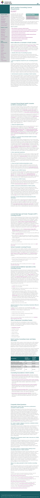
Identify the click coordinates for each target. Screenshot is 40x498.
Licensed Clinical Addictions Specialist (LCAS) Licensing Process (24, 34)
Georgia (2, 50)
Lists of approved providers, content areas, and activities (23, 203)
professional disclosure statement (21, 183)
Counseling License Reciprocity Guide (20, 50)
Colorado (2, 47)
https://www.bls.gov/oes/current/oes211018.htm (18, 475)
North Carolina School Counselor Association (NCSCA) (21, 393)
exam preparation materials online (20, 132)
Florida (2, 48)
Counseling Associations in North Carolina (19, 38)
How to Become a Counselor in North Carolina (20, 28)
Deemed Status (15, 295)
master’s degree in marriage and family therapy (26, 221)
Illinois (2, 51)
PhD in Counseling (4, 36)
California (2, 45)
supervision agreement (19, 233)
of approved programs (16, 420)
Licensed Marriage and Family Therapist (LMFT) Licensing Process (24, 31)
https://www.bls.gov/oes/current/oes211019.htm (25, 485)
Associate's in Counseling (3, 30)
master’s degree (31, 274)
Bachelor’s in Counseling (3, 32)
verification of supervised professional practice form (26, 174)
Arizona (2, 44)
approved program (33, 253)
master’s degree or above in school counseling (19, 253)
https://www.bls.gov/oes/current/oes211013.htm (25, 477)
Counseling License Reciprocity (32, 18)
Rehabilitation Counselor (16, 327)
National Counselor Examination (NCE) (18, 129)
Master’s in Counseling (3, 35)
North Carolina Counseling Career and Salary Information (22, 37)
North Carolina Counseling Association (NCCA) (20, 389)
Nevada (2, 54)
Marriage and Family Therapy (4, 17)
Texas (2, 59)
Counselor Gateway (25, 143)
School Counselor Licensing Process (18, 32)
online (22, 172)
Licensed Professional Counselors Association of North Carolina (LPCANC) (25, 379)
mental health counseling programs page (31, 112)
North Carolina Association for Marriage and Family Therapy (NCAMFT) (24, 384)
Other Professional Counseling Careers (19, 35)
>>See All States (4, 60)
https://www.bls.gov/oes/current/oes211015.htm (26, 483)
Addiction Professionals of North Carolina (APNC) (20, 374)
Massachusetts (3, 53)
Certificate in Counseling (3, 39)
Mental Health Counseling (3, 19)
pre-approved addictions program (21, 276)
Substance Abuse (4, 25)
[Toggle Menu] (38, 2)
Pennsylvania (3, 57)
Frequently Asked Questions (17, 40)
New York (2, 56)
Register (13, 286)
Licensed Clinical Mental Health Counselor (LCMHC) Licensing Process (25, 29)
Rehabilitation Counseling (3, 22)
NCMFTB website (36, 225)
